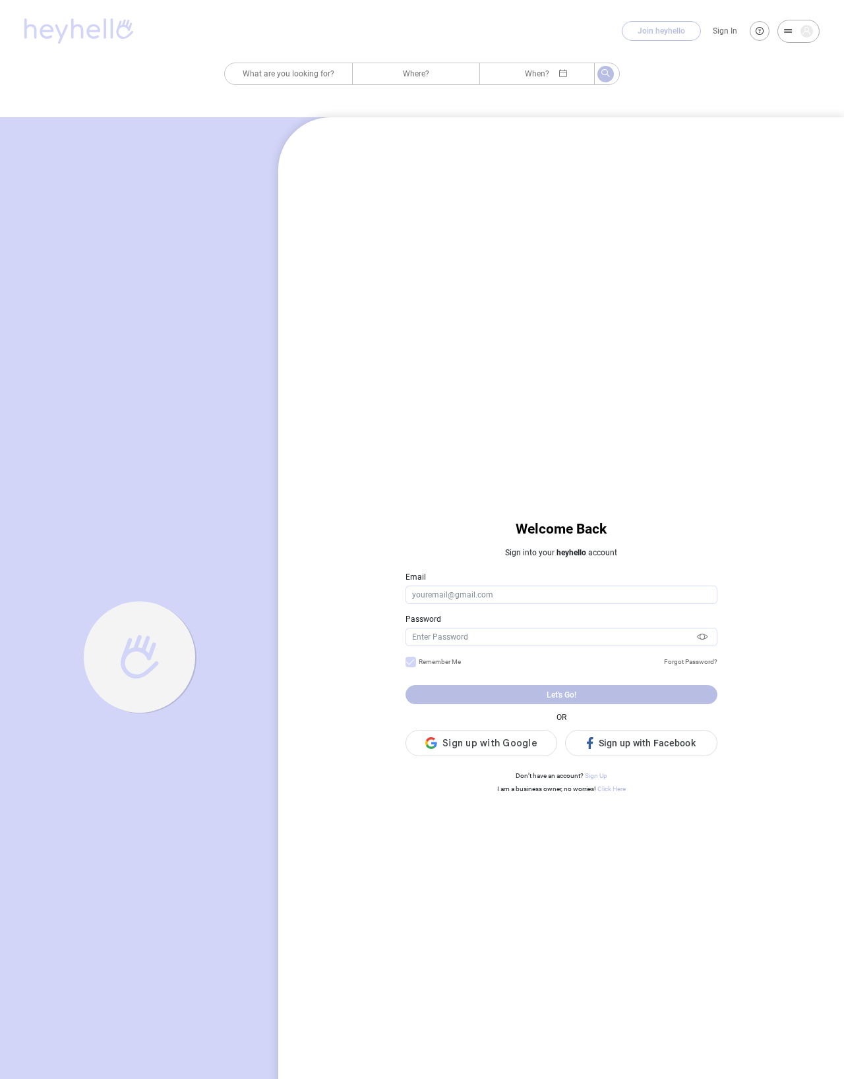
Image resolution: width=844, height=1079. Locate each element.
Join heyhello (661, 31)
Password (423, 619)
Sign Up (596, 775)
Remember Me (440, 661)
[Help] (759, 31)
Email (416, 577)
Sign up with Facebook (647, 743)
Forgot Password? (690, 661)
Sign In (725, 31)
